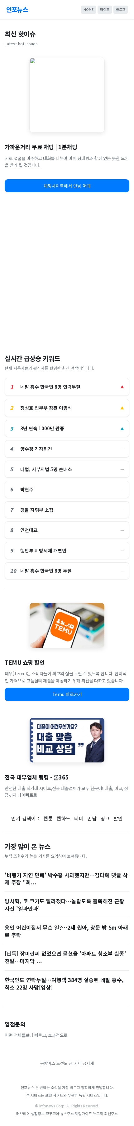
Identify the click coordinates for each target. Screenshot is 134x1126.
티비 (79, 818)
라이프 (104, 9)
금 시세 (75, 1063)
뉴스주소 (67, 1113)
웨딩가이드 (83, 1113)
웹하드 (63, 818)
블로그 (120, 9)
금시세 (88, 1063)
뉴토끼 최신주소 (105, 1113)
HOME (88, 9)
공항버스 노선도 (54, 1063)
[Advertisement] (67, 271)
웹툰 (48, 818)
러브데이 (23, 1113)
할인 (118, 818)
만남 (92, 818)
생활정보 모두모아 (45, 1113)
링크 (105, 818)
